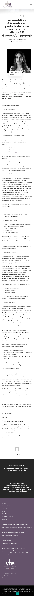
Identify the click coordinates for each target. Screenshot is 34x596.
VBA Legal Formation (7, 516)
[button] (31, 4)
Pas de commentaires (17, 41)
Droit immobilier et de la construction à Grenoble (15, 524)
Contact (4, 519)
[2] (16, 152)
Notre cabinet (6, 506)
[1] (10, 94)
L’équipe (4, 508)
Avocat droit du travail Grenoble (11, 538)
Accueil (4, 503)
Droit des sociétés (17, 16)
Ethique (4, 511)
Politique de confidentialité (9, 543)
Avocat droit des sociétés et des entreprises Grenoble (17, 527)
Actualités (5, 514)
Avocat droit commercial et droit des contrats (15, 530)
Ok (17, 593)
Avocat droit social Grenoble (10, 535)
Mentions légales (6, 540)
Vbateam (12, 39)
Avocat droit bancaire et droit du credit (13, 532)
